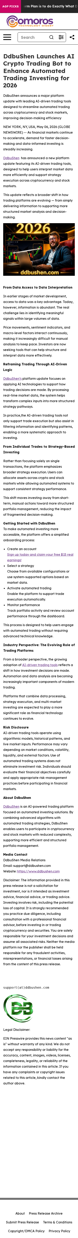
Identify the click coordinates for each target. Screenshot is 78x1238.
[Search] (51, 37)
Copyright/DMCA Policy (26, 1231)
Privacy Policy (59, 1231)
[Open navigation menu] (7, 37)
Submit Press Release (22, 1222)
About (20, 1213)
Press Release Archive (46, 1213)
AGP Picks (10, 6)
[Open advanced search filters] (61, 37)
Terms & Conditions (57, 1222)
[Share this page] (72, 37)
